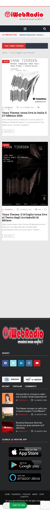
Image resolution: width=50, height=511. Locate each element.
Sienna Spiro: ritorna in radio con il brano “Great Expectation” (31, 395)
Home (7, 494)
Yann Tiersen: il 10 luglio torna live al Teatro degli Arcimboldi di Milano (24, 217)
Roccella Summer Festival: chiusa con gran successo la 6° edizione (30, 425)
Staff (41, 494)
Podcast (26, 494)
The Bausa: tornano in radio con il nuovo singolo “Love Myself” (31, 409)
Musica (6, 61)
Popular (17, 386)
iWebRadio (9, 107)
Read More (8, 131)
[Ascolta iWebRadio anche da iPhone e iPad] (25, 451)
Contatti (24, 497)
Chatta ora (18, 505)
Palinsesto (16, 494)
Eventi (35, 494)
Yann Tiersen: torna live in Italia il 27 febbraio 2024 (24, 114)
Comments (31, 386)
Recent (6, 386)
